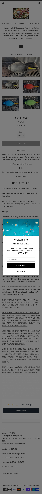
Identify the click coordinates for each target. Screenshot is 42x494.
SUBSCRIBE (21, 265)
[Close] (36, 222)
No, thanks (21, 271)
